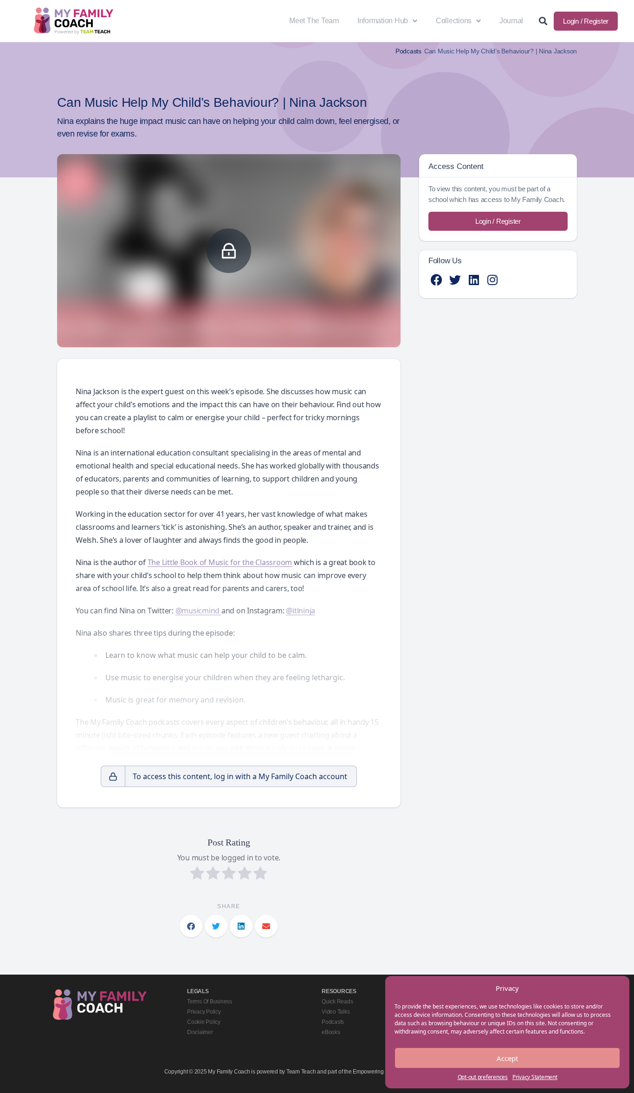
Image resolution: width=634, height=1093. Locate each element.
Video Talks (335, 1011)
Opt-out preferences (483, 1077)
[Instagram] (492, 280)
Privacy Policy (204, 1011)
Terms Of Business (209, 1001)
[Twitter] (455, 280)
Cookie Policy (203, 1022)
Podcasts (408, 51)
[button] (191, 926)
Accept (507, 1058)
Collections (454, 21)
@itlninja (300, 610)
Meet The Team (314, 21)
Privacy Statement (534, 1077)
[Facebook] (436, 280)
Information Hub (382, 21)
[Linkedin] (474, 280)
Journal (511, 21)
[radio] (197, 874)
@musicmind (198, 610)
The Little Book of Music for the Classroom (220, 562)
